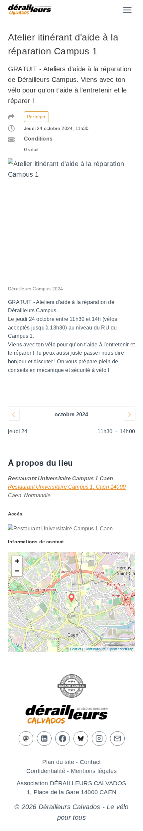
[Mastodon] (26, 738)
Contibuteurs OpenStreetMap (108, 648)
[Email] (117, 738)
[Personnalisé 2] (80, 738)
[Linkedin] (44, 738)
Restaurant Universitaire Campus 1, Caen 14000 (67, 487)
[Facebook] (62, 738)
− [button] (17, 571)
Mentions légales (94, 771)
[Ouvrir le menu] (127, 10)
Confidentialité (45, 771)
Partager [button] (36, 116)
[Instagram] (99, 738)
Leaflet (75, 648)
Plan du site (58, 762)
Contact (90, 762)
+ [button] (17, 561)
